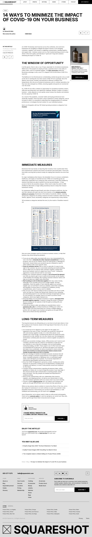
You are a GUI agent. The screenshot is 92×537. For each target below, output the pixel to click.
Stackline (24, 106)
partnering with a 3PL (29, 306)
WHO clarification (53, 70)
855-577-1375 (8, 473)
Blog (4, 483)
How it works (21, 481)
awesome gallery (35, 396)
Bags (29, 495)
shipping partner (37, 381)
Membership (20, 490)
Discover (19, 483)
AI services (42, 481)
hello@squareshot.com (26, 473)
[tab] (4, 506)
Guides (5, 488)
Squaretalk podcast (8, 485)
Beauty (30, 485)
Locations (20, 485)
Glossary (5, 490)
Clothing (30, 481)
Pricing (19, 488)
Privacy (81, 518)
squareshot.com (32, 431)
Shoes (30, 492)
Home (29, 497)
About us (5, 481)
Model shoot (42, 485)
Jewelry (30, 488)
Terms (87, 518)
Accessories (31, 483)
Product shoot (43, 483)
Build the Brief (43, 433)
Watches (30, 490)
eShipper (52, 391)
